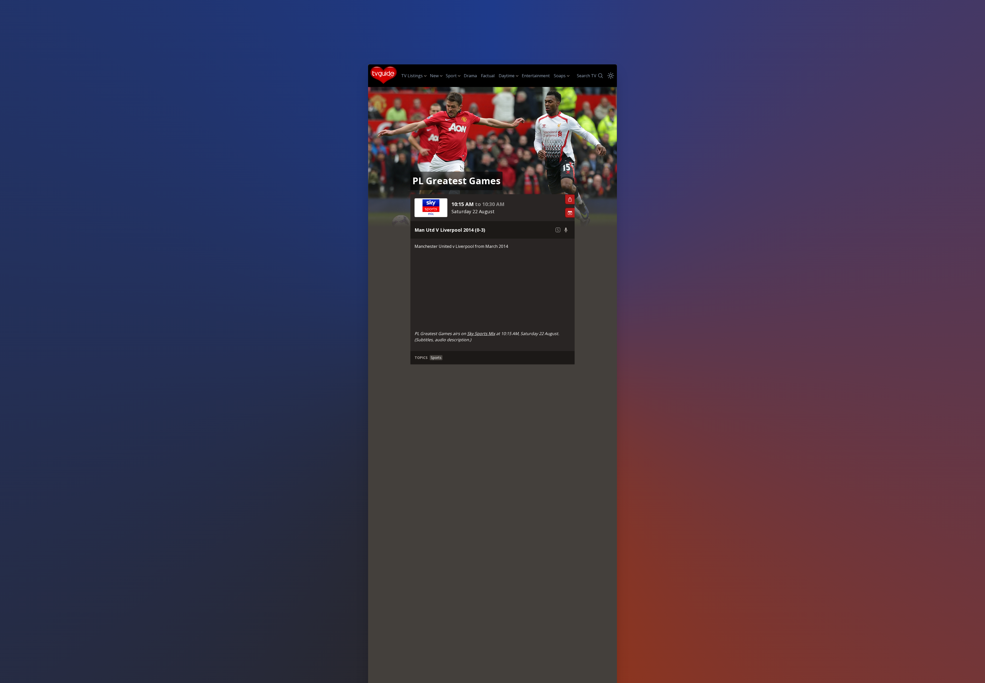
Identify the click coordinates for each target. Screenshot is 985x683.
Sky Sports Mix (481, 333)
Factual (488, 76)
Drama (470, 76)
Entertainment (536, 76)
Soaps (560, 76)
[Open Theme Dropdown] (611, 76)
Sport (451, 76)
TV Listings (412, 76)
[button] (570, 199)
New (434, 76)
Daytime (507, 76)
